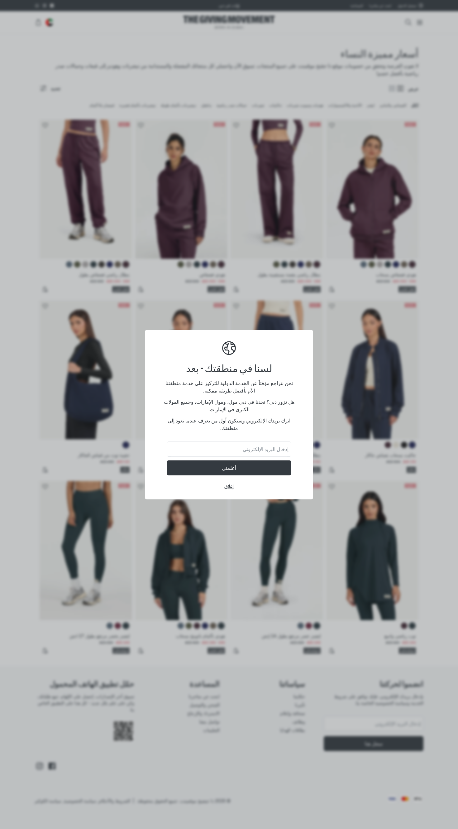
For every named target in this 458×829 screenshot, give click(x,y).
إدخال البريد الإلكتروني (266, 449)
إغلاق (229, 486)
